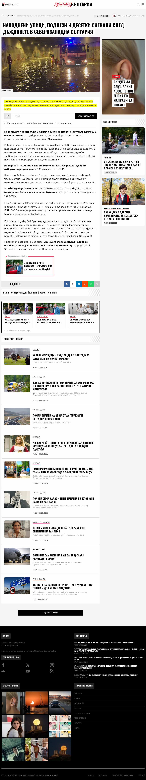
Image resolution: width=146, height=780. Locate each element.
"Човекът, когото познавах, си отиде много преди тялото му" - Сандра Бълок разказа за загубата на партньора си (109, 650)
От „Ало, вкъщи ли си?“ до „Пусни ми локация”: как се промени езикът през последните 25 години (122, 166)
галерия (78, 693)
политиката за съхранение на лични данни (48, 123)
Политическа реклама (122, 775)
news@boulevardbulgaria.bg (42, 651)
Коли (76, 728)
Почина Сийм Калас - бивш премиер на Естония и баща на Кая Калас (63, 500)
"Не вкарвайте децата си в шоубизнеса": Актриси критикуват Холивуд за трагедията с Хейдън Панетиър (63, 446)
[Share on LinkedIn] (79, 284)
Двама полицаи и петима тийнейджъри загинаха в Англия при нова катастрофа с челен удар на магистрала (63, 386)
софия (43, 292)
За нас (6, 636)
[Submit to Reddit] (85, 284)
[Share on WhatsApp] (91, 284)
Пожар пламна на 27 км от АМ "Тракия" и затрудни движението (58, 417)
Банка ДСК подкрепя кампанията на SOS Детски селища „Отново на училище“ (121, 217)
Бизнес (77, 708)
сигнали (52, 292)
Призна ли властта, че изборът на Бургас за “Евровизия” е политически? (104, 643)
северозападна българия (24, 292)
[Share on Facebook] (67, 284)
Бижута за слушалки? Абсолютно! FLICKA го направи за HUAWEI (123, 93)
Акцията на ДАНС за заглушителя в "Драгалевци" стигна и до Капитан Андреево (63, 586)
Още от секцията (50, 612)
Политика (79, 703)
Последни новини (13, 338)
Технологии (80, 718)
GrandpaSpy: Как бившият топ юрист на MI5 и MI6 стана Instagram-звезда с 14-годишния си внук (63, 470)
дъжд (6, 292)
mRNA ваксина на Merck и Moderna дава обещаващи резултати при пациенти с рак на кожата (109, 659)
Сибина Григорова (10, 645)
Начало (90, 775)
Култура (78, 723)
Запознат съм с (39, 123)
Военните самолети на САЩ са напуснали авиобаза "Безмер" (58, 557)
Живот (77, 698)
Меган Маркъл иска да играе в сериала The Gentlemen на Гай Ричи (59, 529)
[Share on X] (73, 284)
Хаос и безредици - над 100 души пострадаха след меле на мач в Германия (61, 356)
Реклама (103, 775)
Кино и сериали (82, 713)
